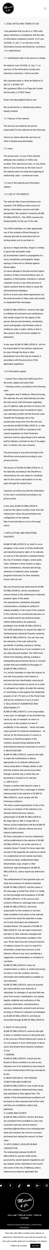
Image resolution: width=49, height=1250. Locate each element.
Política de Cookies (25, 1215)
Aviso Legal (12, 1215)
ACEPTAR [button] (35, 1246)
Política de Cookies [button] (19, 1246)
